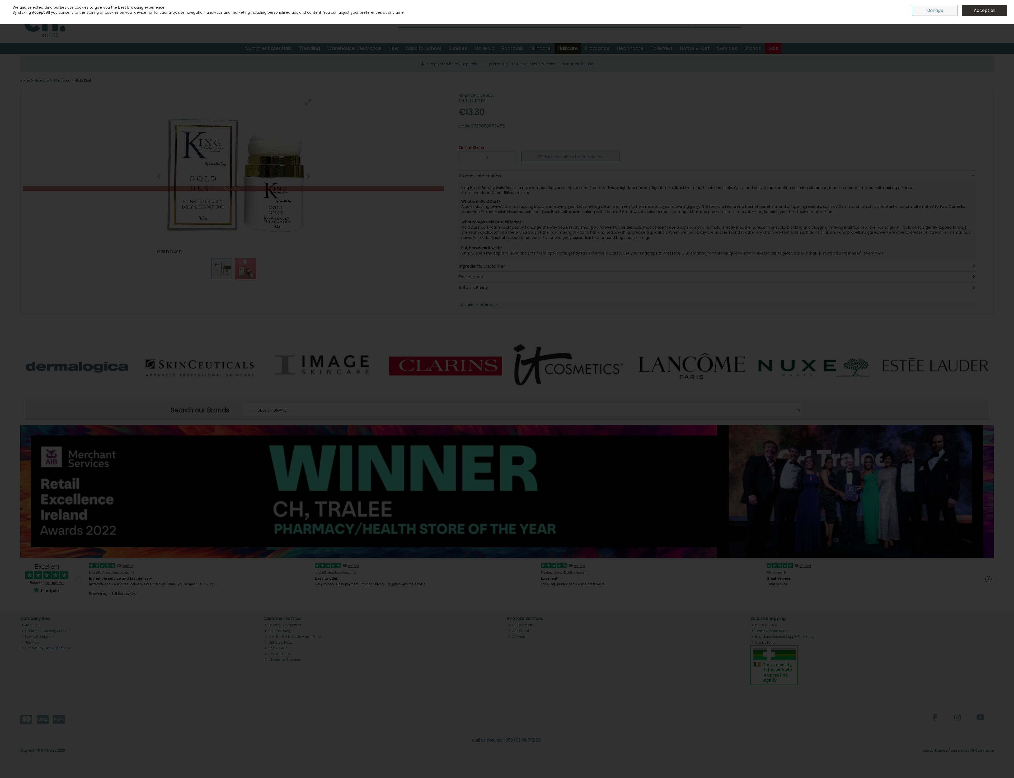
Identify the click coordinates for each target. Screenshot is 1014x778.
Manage (934, 10)
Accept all (984, 10)
